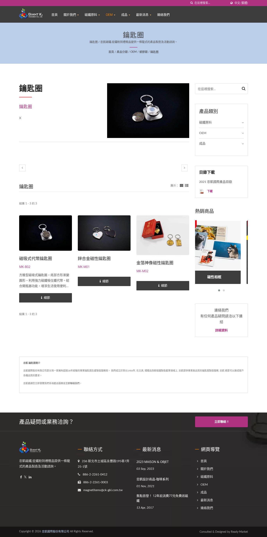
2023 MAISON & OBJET (152, 462)
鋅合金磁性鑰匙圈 (94, 258)
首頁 (54, 15)
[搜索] (191, 3)
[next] (184, 168)
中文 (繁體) (241, 3)
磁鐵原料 (91, 15)
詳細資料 (221, 330)
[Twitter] (25, 477)
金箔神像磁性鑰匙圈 (154, 262)
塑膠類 (143, 52)
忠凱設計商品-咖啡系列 (152, 479)
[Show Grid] (181, 185)
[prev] (22, 168)
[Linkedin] (30, 477)
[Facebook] (21, 477)
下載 (209, 191)
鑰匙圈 (154, 52)
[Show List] (186, 185)
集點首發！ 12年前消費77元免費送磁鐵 (162, 498)
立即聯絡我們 (72, 383)
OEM (109, 15)
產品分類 (122, 52)
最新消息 (142, 15)
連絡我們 (163, 15)
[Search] (244, 88)
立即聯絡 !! (221, 421)
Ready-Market (239, 532)
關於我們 (70, 15)
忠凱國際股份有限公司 (55, 531)
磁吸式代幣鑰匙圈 (35, 258)
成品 (124, 15)
